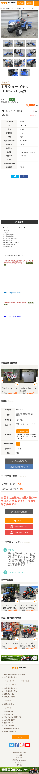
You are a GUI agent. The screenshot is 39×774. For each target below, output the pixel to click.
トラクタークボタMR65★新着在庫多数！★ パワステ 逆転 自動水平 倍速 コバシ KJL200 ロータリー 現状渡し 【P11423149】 (28, 606)
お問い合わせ (9, 725)
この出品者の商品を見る (19, 461)
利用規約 (19, 757)
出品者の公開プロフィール (19, 467)
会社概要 (19, 755)
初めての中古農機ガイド (13, 717)
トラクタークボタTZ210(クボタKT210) (28, 644)
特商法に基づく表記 (19, 760)
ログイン (21, 3)
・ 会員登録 (7, 700)
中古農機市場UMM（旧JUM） (15, 674)
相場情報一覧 (9, 711)
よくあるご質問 (9, 720)
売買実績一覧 (9, 714)
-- (18, 443)
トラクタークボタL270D (10, 644)
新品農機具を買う (10, 688)
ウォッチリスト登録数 (14, 111)
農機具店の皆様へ (10, 697)
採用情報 (19, 765)
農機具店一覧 (9, 694)
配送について (9, 723)
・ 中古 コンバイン (9, 684)
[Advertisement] (19, 198)
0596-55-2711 (23, 431)
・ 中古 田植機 (24, 681)
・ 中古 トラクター (9, 681)
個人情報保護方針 (19, 753)
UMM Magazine (10, 731)
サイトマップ (19, 762)
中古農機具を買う (10, 677)
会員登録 (29, 3)
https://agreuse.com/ (12, 292)
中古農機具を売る (10, 691)
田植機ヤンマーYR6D (10, 389)
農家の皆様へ (9, 704)
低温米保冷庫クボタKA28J (28, 389)
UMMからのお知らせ (11, 728)
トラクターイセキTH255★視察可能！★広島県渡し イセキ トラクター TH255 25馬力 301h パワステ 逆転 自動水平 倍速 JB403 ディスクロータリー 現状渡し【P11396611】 (10, 606)
